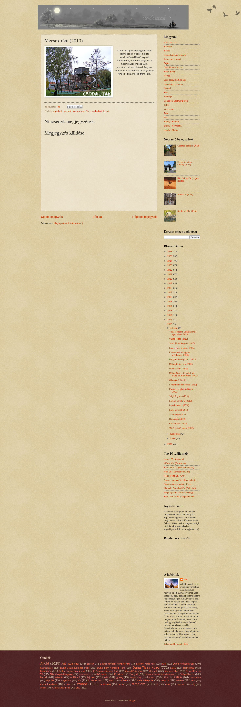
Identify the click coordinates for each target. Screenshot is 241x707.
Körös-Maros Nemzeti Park (105, 671)
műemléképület (145, 680)
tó (157, 684)
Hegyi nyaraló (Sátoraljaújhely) (178, 492)
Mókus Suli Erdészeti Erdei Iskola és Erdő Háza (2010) (183, 374)
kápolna (50, 680)
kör (79, 680)
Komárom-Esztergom (174, 84)
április (173, 438)
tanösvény (105, 684)
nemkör (165, 680)
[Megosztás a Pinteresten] (81, 106)
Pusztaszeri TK (85, 674)
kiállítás (178, 677)
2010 (170, 324)
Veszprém (168, 109)
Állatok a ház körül (61, 688)
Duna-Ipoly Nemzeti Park (111, 667)
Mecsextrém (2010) (178, 368)
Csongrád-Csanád (172, 59)
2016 (170, 297)
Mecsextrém (78, 111)
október (174, 328)
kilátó (165, 677)
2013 (170, 310)
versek (181, 684)
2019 (170, 283)
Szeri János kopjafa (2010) (182, 343)
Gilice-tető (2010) (177, 380)
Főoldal (97, 216)
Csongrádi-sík (46, 668)
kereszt (151, 677)
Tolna (166, 105)
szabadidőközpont (100, 111)
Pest (166, 92)
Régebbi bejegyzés (144, 216)
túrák (167, 684)
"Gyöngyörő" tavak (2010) (181, 428)
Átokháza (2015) (185, 194)
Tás (185, 579)
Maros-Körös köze (133, 671)
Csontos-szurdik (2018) (188, 146)
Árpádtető (57, 111)
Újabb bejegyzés (52, 216)
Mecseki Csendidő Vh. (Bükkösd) (180, 488)
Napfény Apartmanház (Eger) (177, 484)
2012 (170, 315)
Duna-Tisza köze (145, 667)
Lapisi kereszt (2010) (179, 405)
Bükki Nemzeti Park (183, 663)
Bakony (90, 664)
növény (180, 680)
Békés (167, 50)
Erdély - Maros (171, 130)
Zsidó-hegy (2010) (177, 414)
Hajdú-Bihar (169, 71)
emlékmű (75, 677)
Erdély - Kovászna (172, 126)
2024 (170, 261)
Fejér (166, 63)
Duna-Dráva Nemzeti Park (75, 667)
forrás (105, 677)
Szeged (133, 674)
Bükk (163, 664)
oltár (193, 680)
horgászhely (135, 677)
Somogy (168, 96)
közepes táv (95, 680)
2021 (170, 274)
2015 (170, 301)
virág (193, 684)
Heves (167, 76)
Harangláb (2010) (177, 419)
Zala (166, 113)
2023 (170, 265)
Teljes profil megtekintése (176, 644)
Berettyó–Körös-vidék (145, 664)
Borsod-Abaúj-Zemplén (175, 55)
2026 (170, 251)
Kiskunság (45, 671)
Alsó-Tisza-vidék (70, 663)
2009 (170, 444)
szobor (81, 684)
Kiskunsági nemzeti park (72, 671)
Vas (166, 117)
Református (101, 674)
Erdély (173, 668)
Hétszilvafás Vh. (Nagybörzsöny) (179, 496)
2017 (170, 292)
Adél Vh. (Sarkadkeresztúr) (177, 472)
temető (122, 684)
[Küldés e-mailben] (68, 106)
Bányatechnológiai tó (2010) (182, 359)
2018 (170, 288)
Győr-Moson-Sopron (173, 67)
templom (138, 684)
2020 (170, 279)
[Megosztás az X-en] (74, 106)
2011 (170, 319)
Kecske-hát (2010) (178, 423)
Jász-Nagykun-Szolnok (175, 80)
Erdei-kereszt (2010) (178, 410)
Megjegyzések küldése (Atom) (68, 223)
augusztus (175, 434)
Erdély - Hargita (171, 121)
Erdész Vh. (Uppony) (174, 459)
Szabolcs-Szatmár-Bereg (176, 101)
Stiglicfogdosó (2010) (179, 396)
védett (43, 688)
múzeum (125, 680)
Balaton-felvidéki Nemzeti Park (115, 664)
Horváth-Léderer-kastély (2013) (185, 163)
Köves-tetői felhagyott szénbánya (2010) (179, 353)
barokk (44, 677)
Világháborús (187, 674)
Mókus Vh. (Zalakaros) (175, 463)
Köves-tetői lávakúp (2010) (182, 348)
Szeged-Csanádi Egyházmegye (159, 674)
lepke (111, 680)
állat (78, 687)
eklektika (59, 677)
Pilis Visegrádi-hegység (61, 674)
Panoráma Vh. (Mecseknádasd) (179, 467)
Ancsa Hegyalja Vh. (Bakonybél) (179, 480)
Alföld (44, 663)
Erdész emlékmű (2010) (180, 401)
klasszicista (195, 677)
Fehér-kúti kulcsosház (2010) (183, 384)
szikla (67, 684)
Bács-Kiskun (170, 42)
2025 (170, 256)
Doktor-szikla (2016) (186, 211)
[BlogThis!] (71, 106)
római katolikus (48, 684)
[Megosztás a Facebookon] (78, 106)
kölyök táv (66, 680)
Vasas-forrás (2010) (178, 339)
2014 (170, 306)
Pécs (88, 111)
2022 (170, 270)
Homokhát (188, 667)
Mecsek (67, 111)
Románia (118, 674)
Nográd (167, 88)
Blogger (132, 700)
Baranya (168, 46)
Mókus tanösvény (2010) (181, 364)
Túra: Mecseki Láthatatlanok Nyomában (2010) (182, 333)
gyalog (119, 677)
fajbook (91, 677)
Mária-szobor (171, 671)
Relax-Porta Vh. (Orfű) (174, 476)
